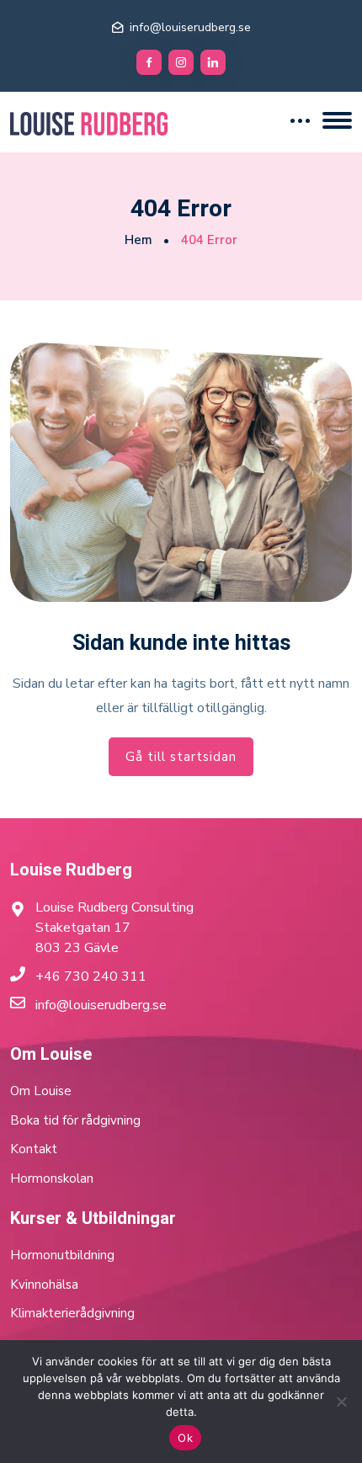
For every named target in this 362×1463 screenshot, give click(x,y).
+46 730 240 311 (90, 976)
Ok (185, 1437)
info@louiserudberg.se (190, 27)
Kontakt (33, 1149)
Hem (138, 239)
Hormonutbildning (62, 1255)
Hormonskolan (51, 1178)
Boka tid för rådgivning (75, 1120)
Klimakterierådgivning (72, 1313)
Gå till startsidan (181, 756)
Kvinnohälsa (44, 1284)
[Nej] (341, 1401)
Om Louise (41, 1091)
